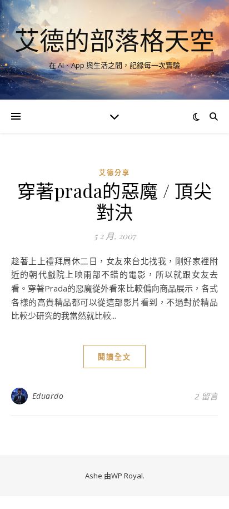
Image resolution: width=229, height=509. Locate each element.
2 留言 (206, 396)
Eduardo (48, 396)
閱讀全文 (114, 357)
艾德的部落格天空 (114, 40)
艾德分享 (114, 172)
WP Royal (127, 476)
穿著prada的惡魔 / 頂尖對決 (114, 201)
